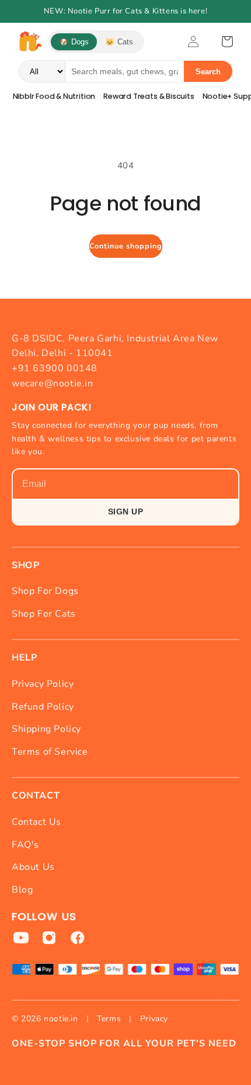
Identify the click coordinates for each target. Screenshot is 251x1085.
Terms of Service (50, 751)
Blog (22, 889)
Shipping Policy (46, 729)
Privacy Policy (43, 684)
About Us (33, 867)
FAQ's (25, 844)
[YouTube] (21, 937)
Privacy (154, 1018)
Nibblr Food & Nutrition (54, 96)
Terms (109, 1018)
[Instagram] (49, 937)
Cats (119, 41)
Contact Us (36, 822)
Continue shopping (125, 246)
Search (208, 71)
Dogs (74, 41)
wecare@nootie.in (52, 383)
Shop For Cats (44, 613)
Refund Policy (43, 706)
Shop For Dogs (45, 591)
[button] (227, 41)
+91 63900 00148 (54, 368)
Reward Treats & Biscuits (148, 96)
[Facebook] (77, 937)
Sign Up (126, 511)
